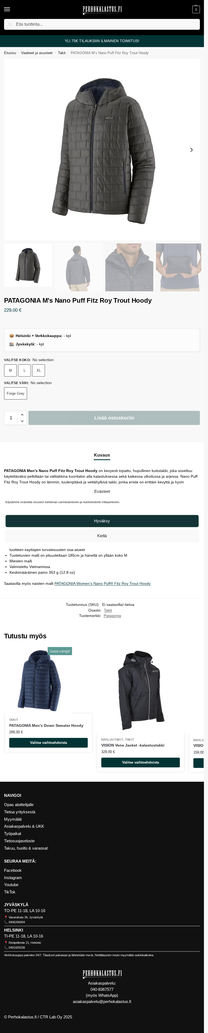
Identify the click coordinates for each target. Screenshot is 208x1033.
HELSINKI (13, 930)
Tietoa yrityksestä (19, 812)
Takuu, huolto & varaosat (26, 848)
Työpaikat (12, 833)
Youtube (11, 885)
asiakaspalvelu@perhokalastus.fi (102, 1001)
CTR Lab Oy (51, 1017)
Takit (62, 53)
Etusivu (10, 53)
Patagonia (112, 616)
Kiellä (102, 535)
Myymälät (13, 819)
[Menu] (12, 9)
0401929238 (17, 947)
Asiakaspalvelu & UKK (24, 826)
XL (39, 370)
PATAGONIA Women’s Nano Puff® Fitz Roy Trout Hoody (102, 583)
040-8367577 (101, 989)
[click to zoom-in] (104, 150)
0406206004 (17, 922)
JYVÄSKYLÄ (16, 905)
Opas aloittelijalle (19, 805)
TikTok (9, 892)
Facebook (13, 870)
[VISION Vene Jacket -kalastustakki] (140, 690)
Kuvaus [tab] (102, 455)
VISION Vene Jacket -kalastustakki (132, 745)
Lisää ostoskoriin (114, 418)
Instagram (13, 878)
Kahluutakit (112, 739)
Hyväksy (102, 521)
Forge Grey (15, 393)
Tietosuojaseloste (19, 841)
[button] (195, 9)
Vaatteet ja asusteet (37, 53)
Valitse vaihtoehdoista (48, 743)
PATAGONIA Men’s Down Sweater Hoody (46, 726)
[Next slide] (191, 150)
